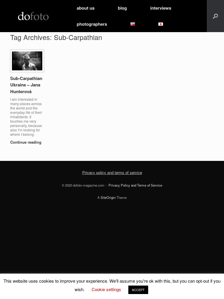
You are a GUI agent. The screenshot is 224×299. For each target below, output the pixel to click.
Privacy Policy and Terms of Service (135, 185)
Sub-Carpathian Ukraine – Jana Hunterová (26, 85)
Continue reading (25, 142)
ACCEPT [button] (138, 289)
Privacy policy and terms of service (112, 172)
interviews (160, 8)
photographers (92, 24)
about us (85, 8)
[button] (215, 16)
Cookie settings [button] (106, 289)
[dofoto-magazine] (33, 16)
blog (122, 8)
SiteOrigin (108, 197)
